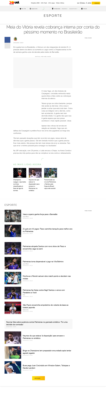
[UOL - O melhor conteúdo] (14, 3)
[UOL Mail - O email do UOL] (82, 3)
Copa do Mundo (73, 8)
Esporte (53, 16)
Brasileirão (64, 8)
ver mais (37, 378)
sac (78, 3)
